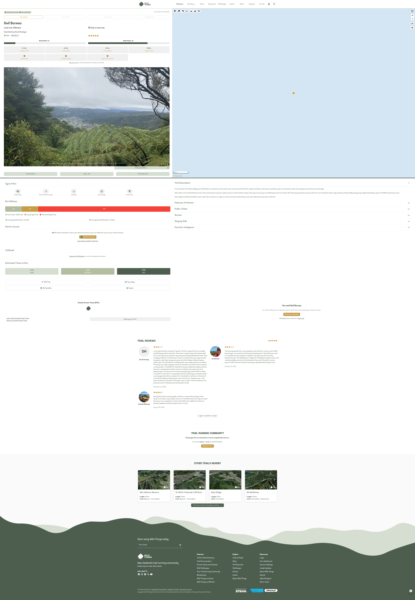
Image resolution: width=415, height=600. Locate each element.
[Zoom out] (412, 18)
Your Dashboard (266, 561)
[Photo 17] (112, 163)
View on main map (98, 28)
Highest (149, 51)
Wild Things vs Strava (205, 578)
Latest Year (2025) (173, 589)
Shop (235, 561)
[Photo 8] (77, 163)
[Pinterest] (145, 575)
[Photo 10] (84, 163)
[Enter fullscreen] (412, 11)
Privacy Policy (196, 592)
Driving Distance (66, 58)
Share (85, 174)
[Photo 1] (49, 163)
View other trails (143, 174)
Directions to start (107, 58)
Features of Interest (184, 203)
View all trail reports (186, 589)
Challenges (237, 568)
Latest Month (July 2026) (158, 589)
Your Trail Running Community (208, 572)
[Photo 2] (53, 163)
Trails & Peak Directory (205, 558)
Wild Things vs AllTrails (205, 582)
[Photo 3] (57, 163)
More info (14, 35)
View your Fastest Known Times (16, 320)
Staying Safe (181, 221)
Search (262, 575)
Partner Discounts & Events (207, 565)
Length (24, 51)
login (207, 442)
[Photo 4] (61, 163)
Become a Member (292, 314)
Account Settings (266, 565)
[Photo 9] (81, 163)
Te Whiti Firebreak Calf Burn (188, 492)
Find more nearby (206, 505)
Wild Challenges (203, 568)
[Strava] (148, 575)
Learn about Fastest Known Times (17, 318)
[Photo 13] (96, 163)
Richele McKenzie (144, 404)
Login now (300, 318)
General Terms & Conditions (165, 592)
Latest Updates (265, 568)
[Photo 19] (119, 163)
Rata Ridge (216, 492)
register (201, 442)
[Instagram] (142, 575)
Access (178, 215)
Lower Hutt (8, 28)
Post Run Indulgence (184, 227)
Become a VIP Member (77, 256)
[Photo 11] (88, 163)
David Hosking (144, 360)
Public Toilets (181, 209)
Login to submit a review (207, 416)
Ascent (66, 51)
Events (235, 575)
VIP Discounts (238, 565)
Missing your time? (130, 319)
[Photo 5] (65, 163)
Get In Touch (264, 582)
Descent (107, 51)
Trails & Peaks (238, 558)
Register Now (207, 446)
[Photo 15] (104, 163)
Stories (235, 572)
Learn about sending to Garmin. (87, 241)
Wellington (17, 28)
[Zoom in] (412, 15)
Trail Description (182, 183)
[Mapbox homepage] (177, 176)
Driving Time (24, 58)
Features (200, 554)
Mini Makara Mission (149, 492)
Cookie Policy (206, 592)
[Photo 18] (116, 163)
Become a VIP (73, 62)
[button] (180, 4)
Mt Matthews (253, 492)
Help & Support (265, 578)
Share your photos (140, 168)
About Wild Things (240, 578)
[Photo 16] (108, 163)
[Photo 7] (73, 163)
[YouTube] (151, 575)
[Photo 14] (100, 163)
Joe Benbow (215, 359)
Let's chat (141, 571)
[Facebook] (138, 575)
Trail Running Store (204, 561)
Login (262, 558)
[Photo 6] (69, 163)
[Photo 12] (92, 163)
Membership (201, 575)
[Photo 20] (123, 163)
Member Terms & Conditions (182, 592)
